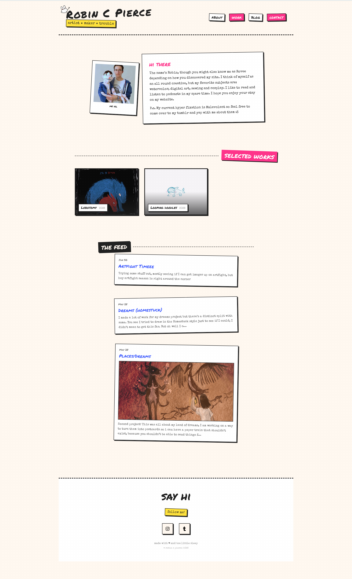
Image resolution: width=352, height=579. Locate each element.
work (237, 17)
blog (255, 17)
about (217, 17)
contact (276, 17)
